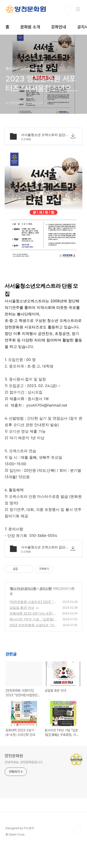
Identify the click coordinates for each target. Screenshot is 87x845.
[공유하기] (22, 569)
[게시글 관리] (28, 569)
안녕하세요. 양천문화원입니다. (24, 762)
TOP (77, 830)
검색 (67, 9)
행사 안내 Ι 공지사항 (23, 588)
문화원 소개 (30, 26)
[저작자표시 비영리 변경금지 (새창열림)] (59, 569)
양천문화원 (14, 755)
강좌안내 (58, 26)
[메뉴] (77, 9)
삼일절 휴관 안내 (22, 607)
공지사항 (45, 588)
